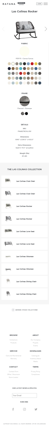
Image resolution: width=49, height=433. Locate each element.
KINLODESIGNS (41, 424)
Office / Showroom (13, 374)
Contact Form (13, 371)
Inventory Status (35, 358)
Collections (13, 340)
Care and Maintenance (13, 355)
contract (21, 4)
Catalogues (35, 355)
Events (35, 345)
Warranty (13, 358)
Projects (35, 343)
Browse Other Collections (27, 310)
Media (35, 361)
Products (13, 343)
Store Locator (13, 377)
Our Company (35, 340)
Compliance (35, 374)
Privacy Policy (35, 371)
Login (39, 4)
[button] (46, 29)
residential (21, 3)
